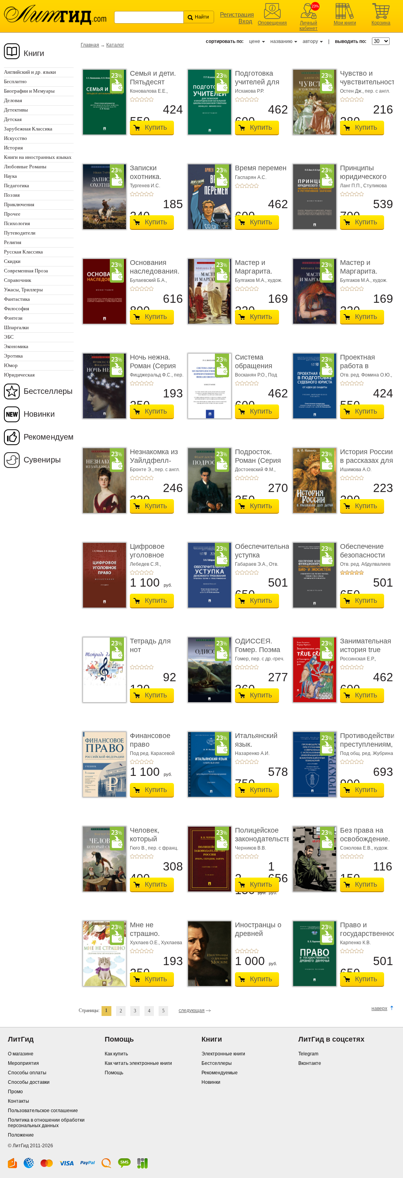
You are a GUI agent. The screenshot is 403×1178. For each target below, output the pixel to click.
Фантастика (17, 299)
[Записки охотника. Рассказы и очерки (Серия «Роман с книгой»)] (102, 196)
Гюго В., (139, 848)
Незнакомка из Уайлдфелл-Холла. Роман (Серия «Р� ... (154, 464)
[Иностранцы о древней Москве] (207, 953)
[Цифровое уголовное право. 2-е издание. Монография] (102, 575)
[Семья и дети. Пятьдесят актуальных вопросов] (102, 102)
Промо (15, 1091)
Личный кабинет (308, 25)
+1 (132, 99)
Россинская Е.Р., (358, 659)
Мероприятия (23, 1063)
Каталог (115, 45)
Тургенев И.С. (145, 185)
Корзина (381, 23)
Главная (90, 45)
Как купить (116, 1054)
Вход (245, 21)
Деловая (13, 100)
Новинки (39, 414)
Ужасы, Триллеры (23, 290)
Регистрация (237, 14)
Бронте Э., (142, 469)
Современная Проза (26, 271)
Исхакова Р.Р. (249, 91)
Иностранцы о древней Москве (258, 933)
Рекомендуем (49, 436)
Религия (12, 242)
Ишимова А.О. (356, 469)
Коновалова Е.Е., (149, 91)
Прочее (12, 214)
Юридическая (19, 375)
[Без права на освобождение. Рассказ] (312, 859)
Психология (17, 223)
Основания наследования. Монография (154, 271)
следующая (192, 1010)
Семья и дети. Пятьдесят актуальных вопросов (153, 86)
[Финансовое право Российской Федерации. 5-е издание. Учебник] (102, 764)
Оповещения (272, 23)
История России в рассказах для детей (366, 460)
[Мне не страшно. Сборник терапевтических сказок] (102, 953)
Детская (13, 119)
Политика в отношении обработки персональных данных (46, 1122)
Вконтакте (309, 1063)
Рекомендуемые (220, 1072)
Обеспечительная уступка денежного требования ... (264, 559)
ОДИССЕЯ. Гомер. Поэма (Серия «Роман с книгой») (260, 654)
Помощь (114, 1072)
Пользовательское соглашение (43, 1110)
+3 (141, 99)
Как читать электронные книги (138, 1063)
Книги (34, 53)
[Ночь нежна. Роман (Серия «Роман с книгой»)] (102, 386)
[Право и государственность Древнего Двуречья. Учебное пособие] (312, 953)
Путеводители (19, 233)
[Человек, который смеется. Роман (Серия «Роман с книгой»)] (102, 859)
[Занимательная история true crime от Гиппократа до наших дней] (312, 669)
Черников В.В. (250, 848)
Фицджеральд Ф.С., (152, 375)
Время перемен (261, 168)
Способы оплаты (27, 1072)
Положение (21, 1135)
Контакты (18, 1101)
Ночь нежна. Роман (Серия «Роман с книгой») (153, 370)
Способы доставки (29, 1082)
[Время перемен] (207, 196)
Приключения (19, 204)
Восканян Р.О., (251, 375)
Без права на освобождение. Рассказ (365, 838)
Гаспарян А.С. (250, 177)
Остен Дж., (352, 91)
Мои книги (345, 23)
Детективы (16, 110)
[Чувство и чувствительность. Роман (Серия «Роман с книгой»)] (312, 102)
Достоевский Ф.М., (255, 469)
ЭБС (9, 337)
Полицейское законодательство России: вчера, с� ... (264, 843)
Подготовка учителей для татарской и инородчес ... (257, 86)
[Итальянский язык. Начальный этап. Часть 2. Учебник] (207, 764)
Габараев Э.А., (252, 564)
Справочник (17, 280)
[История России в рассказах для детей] (312, 480)
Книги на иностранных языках (38, 157)
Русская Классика (23, 252)
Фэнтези (13, 318)
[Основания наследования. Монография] (102, 291)
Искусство (15, 138)
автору (310, 41)
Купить (156, 127)
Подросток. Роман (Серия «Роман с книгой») (258, 464)
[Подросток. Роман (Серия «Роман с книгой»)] (207, 480)
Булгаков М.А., (251, 280)
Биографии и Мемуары (29, 91)
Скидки (12, 261)
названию (281, 41)
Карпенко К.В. (355, 942)
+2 (137, 99)
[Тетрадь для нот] (102, 669)
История (13, 148)
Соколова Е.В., (357, 848)
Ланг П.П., (351, 185)
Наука (10, 176)
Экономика (16, 346)
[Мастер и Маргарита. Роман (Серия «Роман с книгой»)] (207, 291)
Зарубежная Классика (28, 129)
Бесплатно (15, 81)
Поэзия (12, 195)
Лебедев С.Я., (145, 564)
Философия (16, 308)
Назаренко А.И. (252, 753)
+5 (151, 99)
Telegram (308, 1054)
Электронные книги (223, 1054)
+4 (146, 99)
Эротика (13, 356)
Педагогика (16, 185)
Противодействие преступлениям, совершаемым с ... (369, 748)
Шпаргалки (16, 327)
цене (254, 41)
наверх (379, 1008)
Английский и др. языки (30, 72)
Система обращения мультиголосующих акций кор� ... (267, 370)
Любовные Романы (25, 167)
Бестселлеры (48, 391)
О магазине (20, 1054)
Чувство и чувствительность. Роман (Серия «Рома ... (370, 86)
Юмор (11, 365)
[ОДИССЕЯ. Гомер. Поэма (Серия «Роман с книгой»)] (207, 669)
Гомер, (243, 659)
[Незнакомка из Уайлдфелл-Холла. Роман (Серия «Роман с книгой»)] (102, 480)
